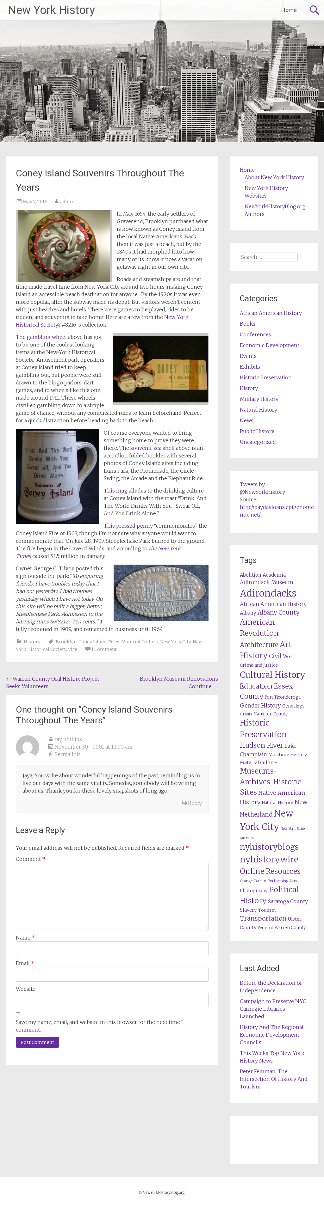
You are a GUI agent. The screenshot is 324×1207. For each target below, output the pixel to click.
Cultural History (272, 675)
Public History (257, 431)
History (32, 642)
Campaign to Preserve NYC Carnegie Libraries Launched (273, 1009)
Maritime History (287, 754)
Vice (72, 649)
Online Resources (270, 871)
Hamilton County (270, 714)
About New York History (274, 177)
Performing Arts (282, 881)
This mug (116, 490)
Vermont (265, 927)
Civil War (282, 656)
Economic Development (269, 345)
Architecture (259, 645)
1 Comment (104, 649)
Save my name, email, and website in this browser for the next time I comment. (99, 1026)
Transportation (263, 918)
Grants (246, 714)
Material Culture (139, 642)
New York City (175, 642)
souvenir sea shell (152, 448)
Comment (30, 859)
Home (289, 10)
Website (25, 989)
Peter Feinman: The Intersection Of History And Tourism (274, 1079)
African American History (271, 313)
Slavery (248, 910)
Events (248, 356)
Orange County (253, 881)
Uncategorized (258, 442)
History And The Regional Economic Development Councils (271, 1034)
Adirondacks (268, 593)
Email (25, 963)
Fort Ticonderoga (283, 697)
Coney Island (92, 642)
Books (247, 324)
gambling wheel (47, 337)
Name (25, 937)
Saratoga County (288, 901)
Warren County (290, 927)
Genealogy (293, 706)
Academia (274, 575)
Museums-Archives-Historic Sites (270, 782)
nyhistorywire (269, 859)
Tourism (267, 910)
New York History (51, 10)
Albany (248, 613)
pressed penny (134, 526)
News (246, 420)
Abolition (250, 575)
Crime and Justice (259, 665)
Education (256, 686)
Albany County (279, 612)
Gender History (260, 705)
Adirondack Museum (266, 582)
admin (67, 202)
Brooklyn (66, 642)
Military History (259, 399)
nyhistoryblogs (269, 847)
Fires (113, 642)
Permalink (67, 754)
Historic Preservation (266, 377)
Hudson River (261, 745)
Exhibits (250, 367)
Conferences (255, 334)
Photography (254, 890)
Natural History (258, 410)
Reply (195, 803)
